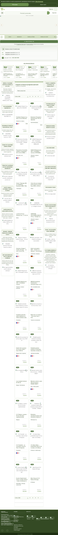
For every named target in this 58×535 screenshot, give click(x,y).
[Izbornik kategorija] (2, 12)
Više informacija (39, 1)
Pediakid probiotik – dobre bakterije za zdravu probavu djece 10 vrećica (21, 316)
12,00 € (25, 262)
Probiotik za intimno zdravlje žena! (7, 145)
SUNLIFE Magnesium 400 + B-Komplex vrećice (21, 283)
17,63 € (25, 395)
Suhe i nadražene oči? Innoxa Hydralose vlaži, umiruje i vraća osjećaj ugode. (7, 173)
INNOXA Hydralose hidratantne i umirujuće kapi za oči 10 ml (36, 283)
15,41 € (39, 262)
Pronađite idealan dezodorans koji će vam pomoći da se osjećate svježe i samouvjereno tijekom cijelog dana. (50, 213)
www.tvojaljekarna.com (8, 524)
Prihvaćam (14, 4)
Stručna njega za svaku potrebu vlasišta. (50, 105)
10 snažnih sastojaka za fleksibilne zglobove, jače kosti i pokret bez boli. (50, 172)
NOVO (9, 36)
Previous (1, 25)
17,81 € (39, 195)
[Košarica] (55, 9)
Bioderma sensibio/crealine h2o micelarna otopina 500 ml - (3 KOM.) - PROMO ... (36, 416)
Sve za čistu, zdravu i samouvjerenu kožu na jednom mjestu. (50, 152)
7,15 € (39, 164)
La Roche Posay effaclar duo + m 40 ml (22, 214)
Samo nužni (43, 4)
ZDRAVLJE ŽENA (31, 36)
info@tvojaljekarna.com (9, 523)
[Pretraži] (48, 13)
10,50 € (39, 459)
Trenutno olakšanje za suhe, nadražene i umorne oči (7, 167)
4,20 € (39, 131)
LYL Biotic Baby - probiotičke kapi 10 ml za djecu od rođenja (36, 446)
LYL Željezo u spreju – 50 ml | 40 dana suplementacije (21, 416)
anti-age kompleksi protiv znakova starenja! (7, 256)
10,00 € (39, 395)
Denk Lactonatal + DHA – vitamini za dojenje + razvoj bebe (36, 250)
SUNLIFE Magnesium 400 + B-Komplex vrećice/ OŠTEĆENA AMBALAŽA (36, 151)
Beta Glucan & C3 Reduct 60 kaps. (35, 479)
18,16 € (25, 229)
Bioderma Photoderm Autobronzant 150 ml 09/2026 (36, 118)
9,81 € (39, 295)
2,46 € (25, 131)
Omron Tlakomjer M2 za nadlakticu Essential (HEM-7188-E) (21, 185)
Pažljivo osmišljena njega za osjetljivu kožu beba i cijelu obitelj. (50, 235)
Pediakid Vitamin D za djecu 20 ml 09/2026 (21, 117)
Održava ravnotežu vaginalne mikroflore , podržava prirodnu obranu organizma (7, 150)
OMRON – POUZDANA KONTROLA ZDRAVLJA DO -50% (8, 85)
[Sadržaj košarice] (18, 130)
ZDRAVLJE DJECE (44, 36)
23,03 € (39, 229)
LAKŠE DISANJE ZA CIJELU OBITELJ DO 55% (7, 210)
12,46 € (25, 329)
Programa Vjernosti (21, 44)
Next (56, 25)
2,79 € (39, 329)
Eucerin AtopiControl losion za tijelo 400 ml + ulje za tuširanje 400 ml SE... (22, 480)
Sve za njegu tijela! (50, 187)
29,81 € (39, 426)
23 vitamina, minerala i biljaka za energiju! (50, 251)
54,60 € (25, 195)
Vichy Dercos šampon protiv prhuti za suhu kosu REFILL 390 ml (36, 185)
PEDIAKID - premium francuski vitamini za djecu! (7, 233)
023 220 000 (15, 57)
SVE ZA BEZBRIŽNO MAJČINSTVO (7, 107)
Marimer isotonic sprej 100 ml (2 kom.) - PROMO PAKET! (36, 383)
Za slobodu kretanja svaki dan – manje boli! (50, 167)
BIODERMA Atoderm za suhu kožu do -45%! (7, 126)
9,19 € (25, 164)
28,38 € (25, 491)
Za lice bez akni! (50, 147)
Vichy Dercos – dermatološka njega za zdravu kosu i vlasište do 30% (50, 111)
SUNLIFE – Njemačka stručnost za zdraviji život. (50, 85)
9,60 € (25, 459)
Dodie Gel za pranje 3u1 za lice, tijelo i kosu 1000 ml (21, 349)
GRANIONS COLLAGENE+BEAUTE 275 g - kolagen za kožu (36, 215)
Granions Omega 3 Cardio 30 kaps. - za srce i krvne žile (21, 250)
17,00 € (25, 362)
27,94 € (39, 491)
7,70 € (25, 295)
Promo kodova (29, 44)
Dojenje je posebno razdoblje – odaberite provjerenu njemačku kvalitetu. (7, 195)
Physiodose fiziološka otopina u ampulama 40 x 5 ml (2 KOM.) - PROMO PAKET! (21, 151)
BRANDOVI (19, 36)
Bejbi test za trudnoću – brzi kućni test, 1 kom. (36, 316)
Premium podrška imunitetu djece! (50, 126)
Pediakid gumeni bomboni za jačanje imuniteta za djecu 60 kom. (36, 349)
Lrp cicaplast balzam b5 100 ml (21, 382)
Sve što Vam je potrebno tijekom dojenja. (7, 189)
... (40, 96)
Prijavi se (51, 9)
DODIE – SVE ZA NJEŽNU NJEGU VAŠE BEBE (50, 230)
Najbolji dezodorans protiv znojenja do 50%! (50, 206)
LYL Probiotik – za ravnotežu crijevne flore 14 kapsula (21, 446)
